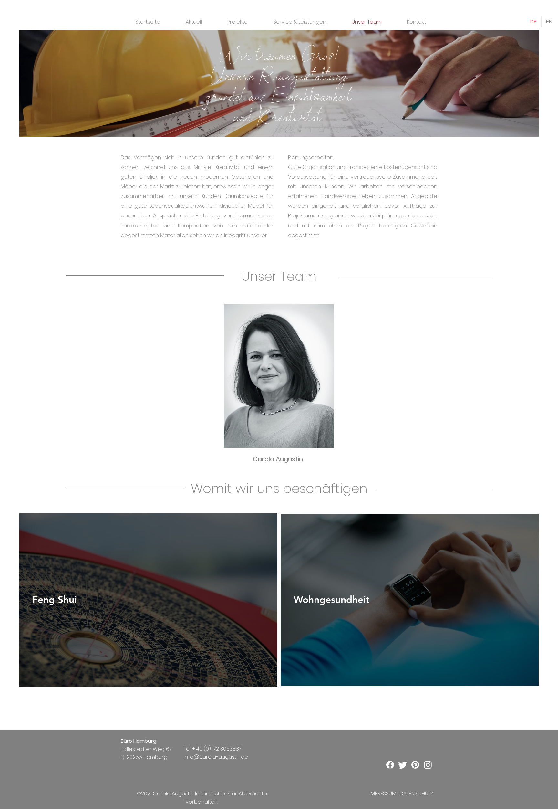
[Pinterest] (415, 765)
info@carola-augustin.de (216, 757)
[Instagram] (428, 765)
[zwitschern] (403, 765)
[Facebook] (390, 765)
